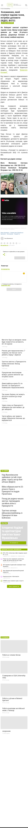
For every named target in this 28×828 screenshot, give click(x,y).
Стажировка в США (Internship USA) (13, 677)
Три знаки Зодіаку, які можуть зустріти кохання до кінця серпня (13, 396)
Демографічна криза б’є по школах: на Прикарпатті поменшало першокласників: (13, 385)
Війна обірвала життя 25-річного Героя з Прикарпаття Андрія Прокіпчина (12, 490)
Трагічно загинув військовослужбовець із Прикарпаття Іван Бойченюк (12, 514)
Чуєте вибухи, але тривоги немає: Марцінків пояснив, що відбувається (13, 418)
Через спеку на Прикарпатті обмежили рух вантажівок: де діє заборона (13, 407)
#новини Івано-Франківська (16, 232)
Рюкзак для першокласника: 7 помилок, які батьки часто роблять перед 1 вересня (13, 353)
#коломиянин (10, 234)
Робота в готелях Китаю (11, 655)
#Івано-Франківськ (5, 232)
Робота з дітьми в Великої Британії (12, 699)
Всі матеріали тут (14, 542)
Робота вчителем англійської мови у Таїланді (13, 709)
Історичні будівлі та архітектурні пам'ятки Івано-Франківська (12, 533)
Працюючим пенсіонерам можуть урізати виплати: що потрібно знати (12, 375)
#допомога (3, 234)
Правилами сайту (5, 285)
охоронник (6, 731)
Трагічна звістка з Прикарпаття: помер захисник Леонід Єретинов (14, 364)
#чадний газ (17, 234)
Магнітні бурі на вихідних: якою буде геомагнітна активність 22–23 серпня (14, 342)
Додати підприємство (14, 586)
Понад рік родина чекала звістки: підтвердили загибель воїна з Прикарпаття (12, 502)
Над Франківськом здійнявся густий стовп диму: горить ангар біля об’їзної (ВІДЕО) (12, 478)
